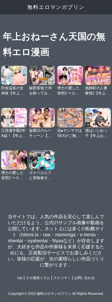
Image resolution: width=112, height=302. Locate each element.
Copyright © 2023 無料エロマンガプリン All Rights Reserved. (56, 294)
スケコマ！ (62, 278)
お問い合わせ (84, 278)
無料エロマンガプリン (56, 7)
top (20, 278)
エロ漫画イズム (38, 278)
